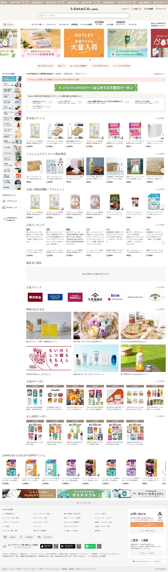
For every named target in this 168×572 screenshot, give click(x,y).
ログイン (162, 26)
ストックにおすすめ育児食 (122, 66)
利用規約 (64, 569)
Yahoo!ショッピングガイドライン (86, 569)
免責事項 (71, 569)
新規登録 (154, 26)
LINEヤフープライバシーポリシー (26, 569)
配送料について (80, 74)
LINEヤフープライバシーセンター (49, 569)
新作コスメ (61, 66)
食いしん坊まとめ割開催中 (78, 66)
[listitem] (12, 201)
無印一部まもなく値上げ (45, 66)
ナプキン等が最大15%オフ (100, 66)
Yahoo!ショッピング (8, 569)
